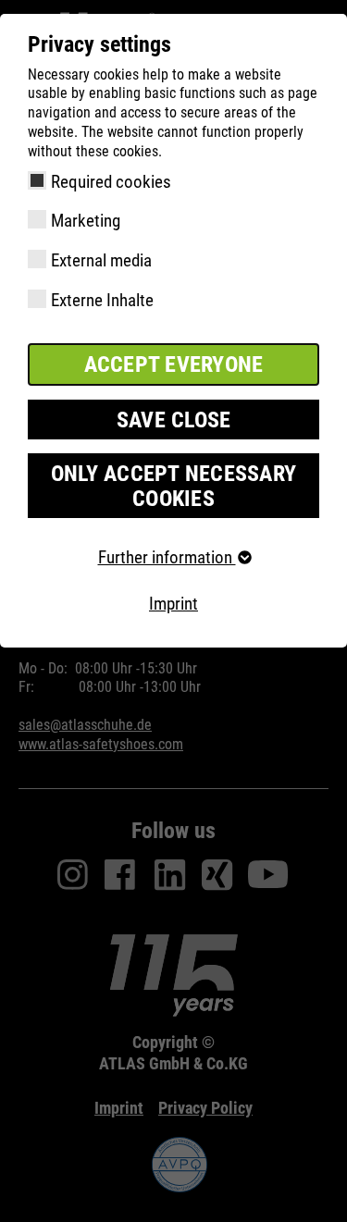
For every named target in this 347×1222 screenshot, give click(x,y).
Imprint (173, 603)
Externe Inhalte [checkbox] (102, 300)
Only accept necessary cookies (173, 486)
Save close (174, 420)
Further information (167, 557)
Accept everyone (174, 364)
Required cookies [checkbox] (111, 181)
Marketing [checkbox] (85, 220)
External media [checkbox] (101, 260)
